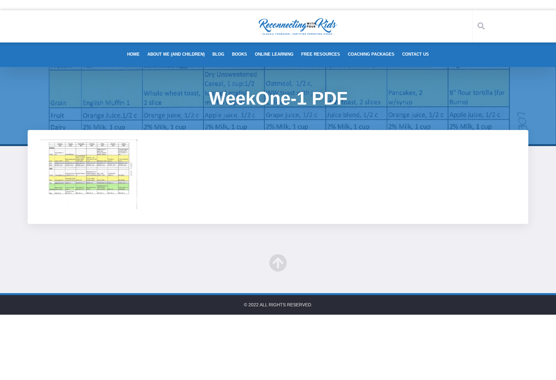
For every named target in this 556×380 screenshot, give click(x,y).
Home (133, 54)
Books (239, 54)
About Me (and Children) (176, 54)
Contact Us (415, 54)
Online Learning (274, 54)
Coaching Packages (371, 54)
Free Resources (320, 54)
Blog (218, 54)
